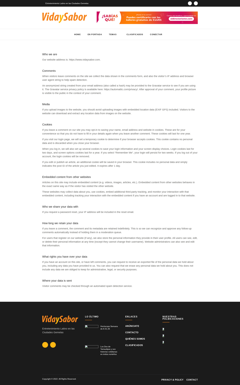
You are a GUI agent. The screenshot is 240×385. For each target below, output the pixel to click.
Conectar (156, 34)
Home (77, 34)
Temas (113, 34)
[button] (195, 34)
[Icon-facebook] (190, 3)
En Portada (95, 34)
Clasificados (135, 34)
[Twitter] (196, 3)
